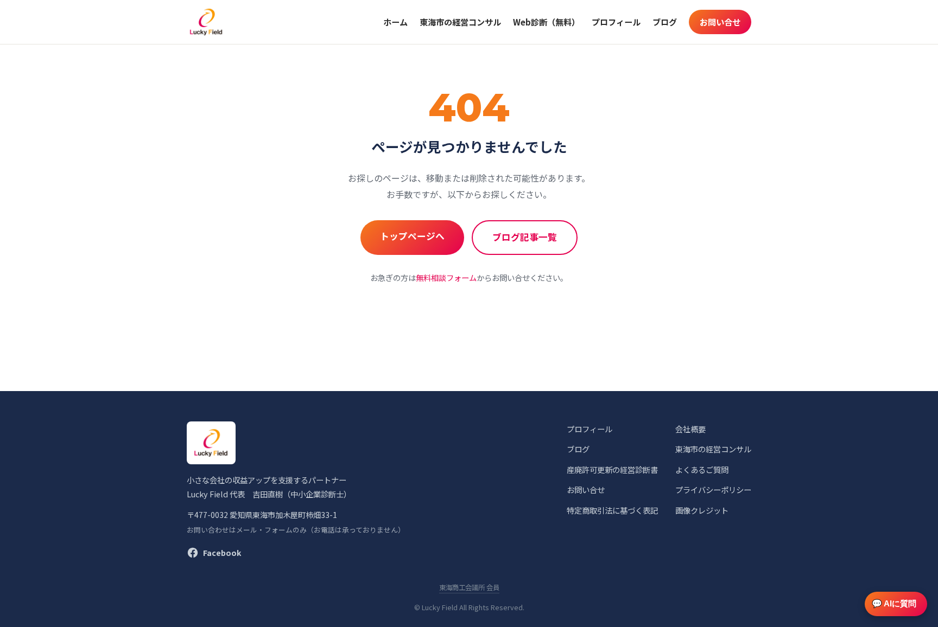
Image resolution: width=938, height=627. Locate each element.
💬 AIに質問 (894, 603)
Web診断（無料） (546, 22)
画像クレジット (701, 510)
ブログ (664, 22)
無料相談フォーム (446, 277)
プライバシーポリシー (713, 489)
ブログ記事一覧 (524, 237)
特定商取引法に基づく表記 (612, 510)
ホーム (395, 22)
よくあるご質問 (701, 469)
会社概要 (690, 428)
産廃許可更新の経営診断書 (612, 469)
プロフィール (616, 22)
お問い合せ (720, 22)
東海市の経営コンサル (460, 22)
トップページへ (412, 235)
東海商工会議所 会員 (469, 587)
